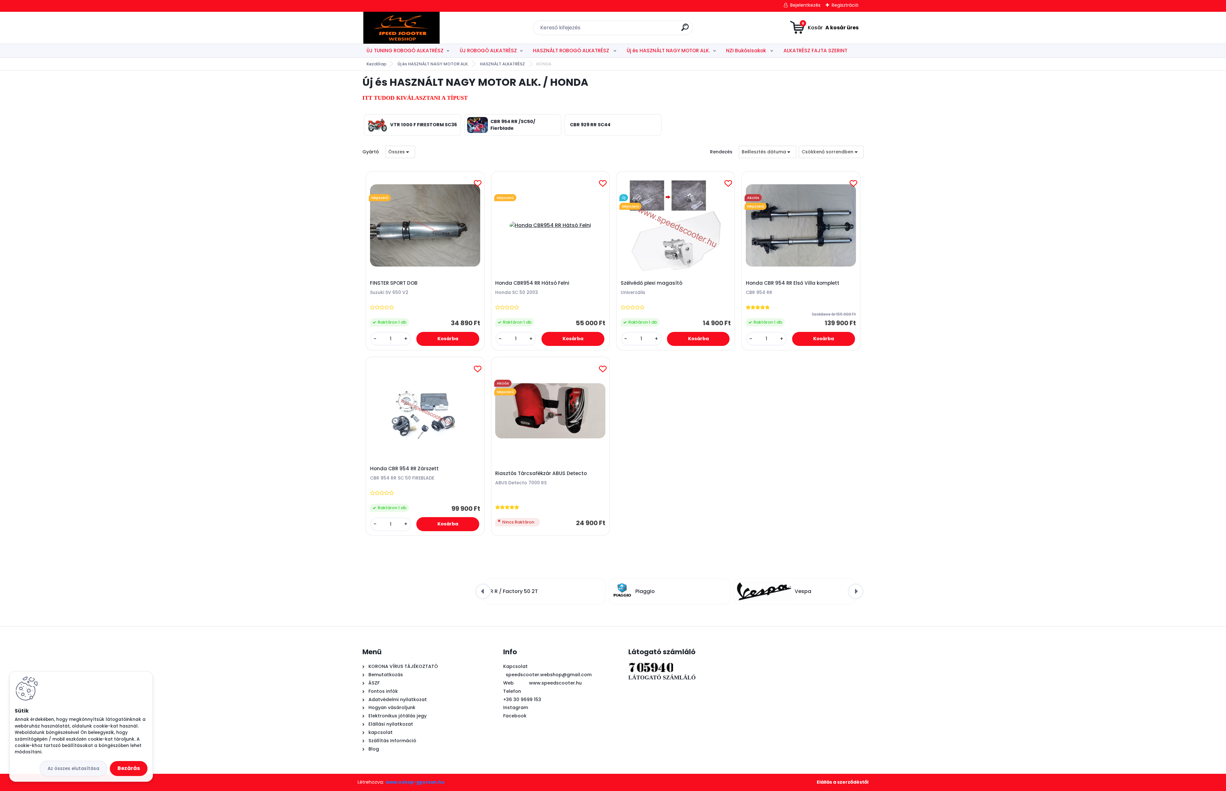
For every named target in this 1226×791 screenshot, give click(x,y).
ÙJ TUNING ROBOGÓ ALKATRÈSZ (405, 50)
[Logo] (401, 28)
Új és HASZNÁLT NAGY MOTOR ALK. (668, 50)
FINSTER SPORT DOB (394, 283)
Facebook (514, 716)
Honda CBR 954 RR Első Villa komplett (792, 283)
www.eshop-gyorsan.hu (415, 782)
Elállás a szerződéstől (842, 782)
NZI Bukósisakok (746, 50)
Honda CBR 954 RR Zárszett (404, 468)
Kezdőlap (376, 64)
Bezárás (128, 768)
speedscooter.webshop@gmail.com (549, 674)
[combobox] (767, 152)
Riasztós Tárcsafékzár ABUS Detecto (541, 473)
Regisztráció (845, 5)
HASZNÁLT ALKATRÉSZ (503, 64)
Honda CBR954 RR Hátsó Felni (532, 283)
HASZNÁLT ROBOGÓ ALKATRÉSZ (571, 50)
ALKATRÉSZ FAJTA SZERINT (815, 50)
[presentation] (483, 591)
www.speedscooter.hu (555, 683)
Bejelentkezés (805, 5)
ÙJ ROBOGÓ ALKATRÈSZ (488, 50)
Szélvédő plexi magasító (651, 283)
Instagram (515, 707)
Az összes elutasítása (73, 768)
